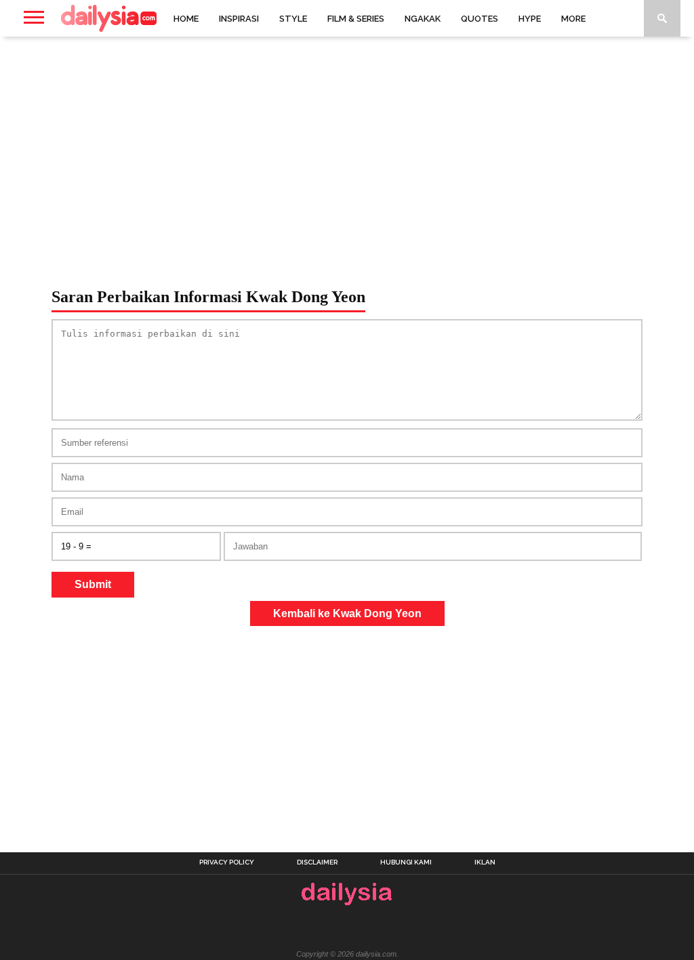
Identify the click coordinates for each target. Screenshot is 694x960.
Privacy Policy (226, 862)
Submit (93, 584)
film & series (355, 19)
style (293, 19)
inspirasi (239, 19)
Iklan (484, 862)
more (573, 19)
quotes (479, 19)
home (186, 19)
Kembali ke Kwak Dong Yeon (347, 613)
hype (529, 19)
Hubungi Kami (406, 862)
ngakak (423, 19)
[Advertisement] (347, 145)
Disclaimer (317, 862)
